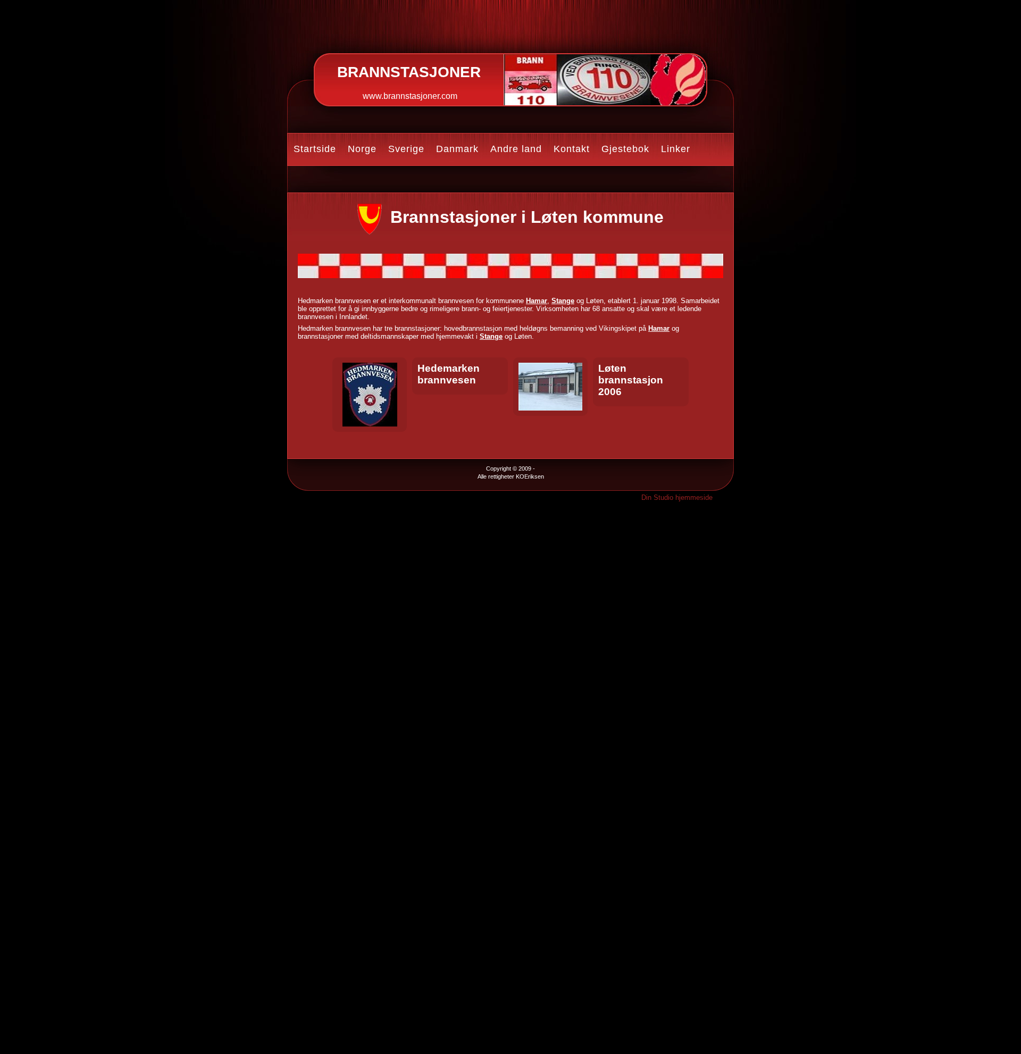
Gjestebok (625, 149)
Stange (562, 301)
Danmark (457, 149)
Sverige (406, 149)
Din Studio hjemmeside (677, 497)
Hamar (536, 301)
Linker (675, 149)
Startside (315, 149)
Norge (362, 149)
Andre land (516, 149)
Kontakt (572, 149)
